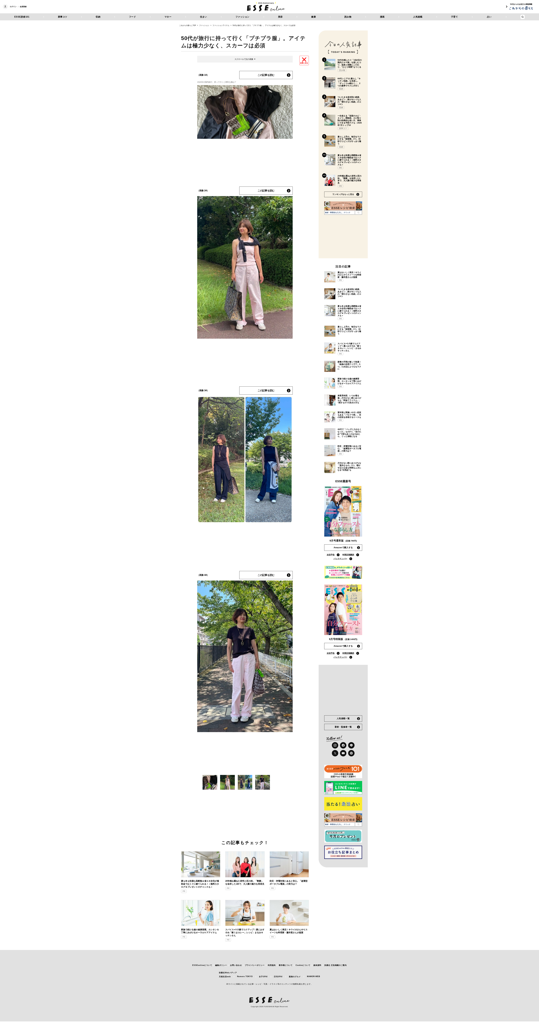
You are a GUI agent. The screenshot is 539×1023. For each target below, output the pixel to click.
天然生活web (225, 977)
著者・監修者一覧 (343, 727)
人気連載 (417, 17)
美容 (280, 17)
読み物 (347, 17)
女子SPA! (263, 977)
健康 (313, 17)
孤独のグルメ (295, 977)
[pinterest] (351, 753)
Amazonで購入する (343, 547)
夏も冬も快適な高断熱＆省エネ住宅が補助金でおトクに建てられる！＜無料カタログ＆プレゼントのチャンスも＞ (200, 884)
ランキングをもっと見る (343, 194)
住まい (203, 17)
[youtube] (343, 753)
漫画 (382, 17)
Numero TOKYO (245, 976)
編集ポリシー (221, 965)
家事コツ (62, 17)
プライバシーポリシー (255, 965)
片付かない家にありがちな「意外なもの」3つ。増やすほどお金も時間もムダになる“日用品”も (349, 466)
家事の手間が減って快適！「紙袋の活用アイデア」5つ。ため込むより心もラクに (349, 365)
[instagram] (335, 745)
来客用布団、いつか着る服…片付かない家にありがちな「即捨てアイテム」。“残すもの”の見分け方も (349, 399)
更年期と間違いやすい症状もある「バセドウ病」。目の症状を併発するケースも (349, 414)
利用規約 (272, 965)
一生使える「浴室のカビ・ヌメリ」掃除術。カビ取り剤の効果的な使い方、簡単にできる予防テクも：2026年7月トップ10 (350, 120)
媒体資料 (317, 965)
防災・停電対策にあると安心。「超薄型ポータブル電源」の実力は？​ (289, 882)
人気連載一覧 (343, 718)
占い (489, 17)
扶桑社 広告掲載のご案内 (335, 965)
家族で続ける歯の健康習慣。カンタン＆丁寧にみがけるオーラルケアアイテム (200, 931)
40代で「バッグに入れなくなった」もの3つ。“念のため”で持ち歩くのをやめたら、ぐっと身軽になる (349, 432)
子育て (454, 17)
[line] (351, 745)
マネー (168, 17)
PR (184, 891)
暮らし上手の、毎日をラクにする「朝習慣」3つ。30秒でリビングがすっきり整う (349, 140)
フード (132, 17)
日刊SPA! (278, 977)
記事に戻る (304, 63)
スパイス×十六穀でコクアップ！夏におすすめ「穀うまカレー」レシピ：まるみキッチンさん (244, 932)
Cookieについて (303, 965)
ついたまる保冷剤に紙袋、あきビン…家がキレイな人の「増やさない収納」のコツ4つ (349, 100)
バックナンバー (340, 559)
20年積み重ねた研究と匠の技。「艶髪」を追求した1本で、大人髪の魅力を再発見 (244, 882)
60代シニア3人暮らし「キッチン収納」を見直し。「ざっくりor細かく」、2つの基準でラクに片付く (349, 82)
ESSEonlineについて (202, 965)
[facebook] (343, 745)
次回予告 (331, 555)
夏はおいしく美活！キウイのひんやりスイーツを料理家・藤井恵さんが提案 (289, 931)
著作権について (286, 965)
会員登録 (23, 7)
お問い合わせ (236, 965)
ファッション (242, 17)
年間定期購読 (348, 555)
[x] (335, 753)
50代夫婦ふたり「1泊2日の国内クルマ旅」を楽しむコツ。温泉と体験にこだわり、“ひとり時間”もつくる (350, 63)
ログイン (13, 7)
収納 (98, 17)
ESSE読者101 (21, 17)
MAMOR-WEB (313, 976)
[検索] (358, 212)
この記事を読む (266, 75)
